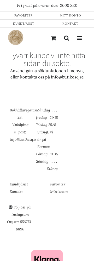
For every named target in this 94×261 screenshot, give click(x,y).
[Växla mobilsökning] (66, 37)
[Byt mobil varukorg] (53, 37)
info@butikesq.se (67, 77)
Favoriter (23, 15)
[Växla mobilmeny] (79, 37)
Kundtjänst (23, 23)
